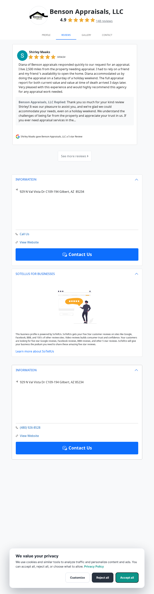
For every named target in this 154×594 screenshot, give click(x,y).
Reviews (66, 35)
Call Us (24, 234)
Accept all (127, 577)
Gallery (86, 35)
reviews (104, 21)
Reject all (102, 577)
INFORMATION (26, 370)
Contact (107, 35)
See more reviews (74, 156)
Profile (46, 35)
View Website (29, 436)
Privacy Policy (94, 566)
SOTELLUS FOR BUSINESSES (35, 274)
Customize (77, 577)
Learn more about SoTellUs (35, 351)
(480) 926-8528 (30, 427)
